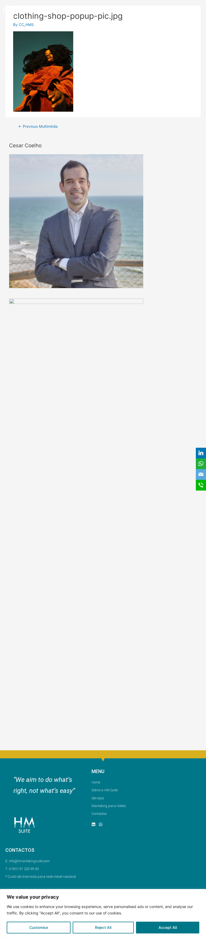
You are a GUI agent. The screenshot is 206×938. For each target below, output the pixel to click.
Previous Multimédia (38, 126)
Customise (38, 927)
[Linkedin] (93, 824)
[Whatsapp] (101, 824)
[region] (103, 913)
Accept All (168, 927)
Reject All (103, 927)
